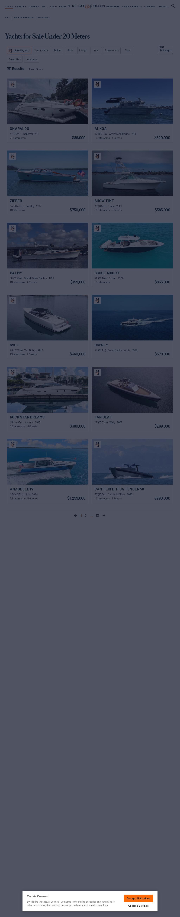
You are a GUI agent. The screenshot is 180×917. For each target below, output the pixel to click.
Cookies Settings (138, 906)
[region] (90, 901)
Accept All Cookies (138, 898)
